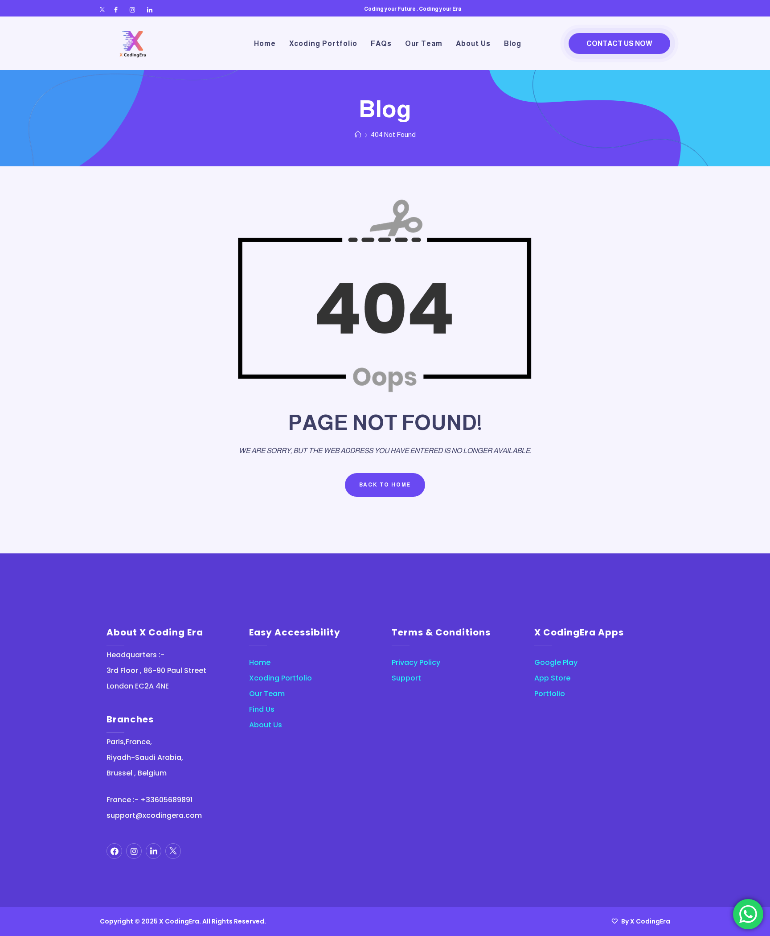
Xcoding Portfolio (280, 678)
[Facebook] (115, 10)
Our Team (267, 694)
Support (406, 678)
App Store (552, 678)
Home (259, 662)
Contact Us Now (619, 43)
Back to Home (385, 485)
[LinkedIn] (149, 10)
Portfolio (549, 694)
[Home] (358, 134)
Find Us (261, 709)
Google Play (556, 662)
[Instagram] (132, 10)
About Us (265, 725)
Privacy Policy (416, 662)
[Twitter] (102, 10)
